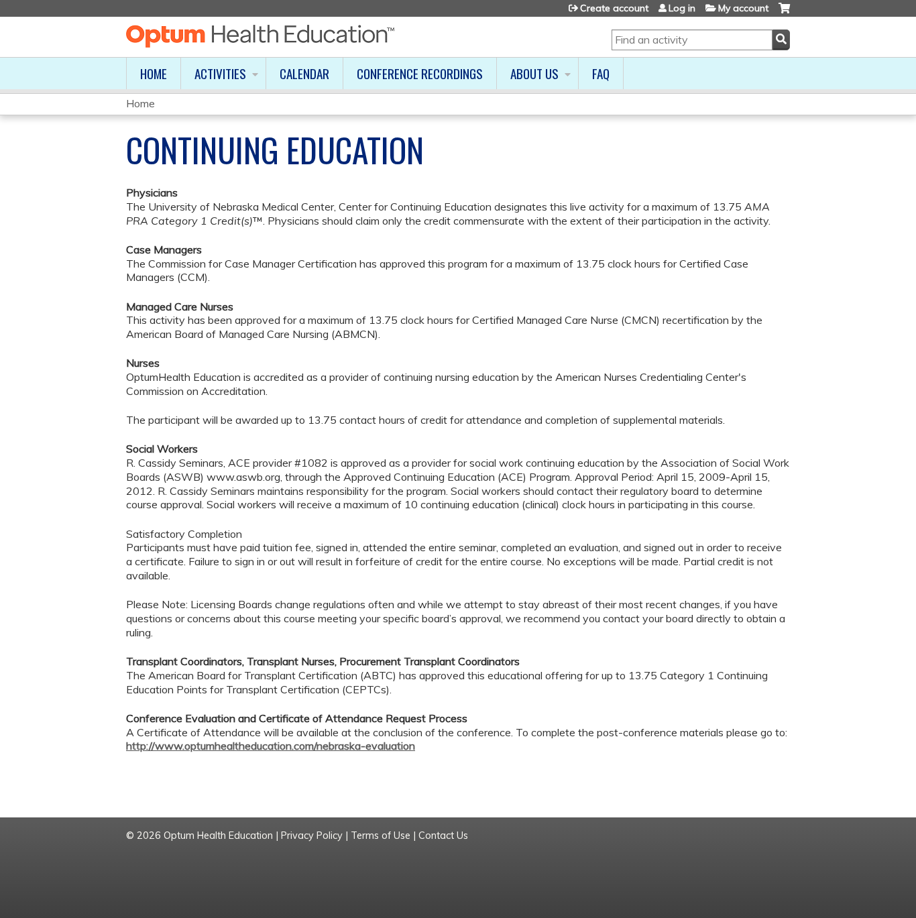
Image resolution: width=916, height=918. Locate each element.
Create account (614, 8)
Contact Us (443, 835)
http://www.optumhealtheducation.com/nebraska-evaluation (270, 745)
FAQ (601, 73)
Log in (682, 8)
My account (743, 8)
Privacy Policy (312, 835)
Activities (220, 73)
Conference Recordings (420, 73)
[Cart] (784, 13)
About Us (534, 73)
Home (153, 73)
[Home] (260, 36)
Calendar (304, 73)
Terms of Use (380, 835)
